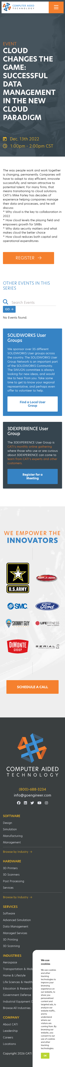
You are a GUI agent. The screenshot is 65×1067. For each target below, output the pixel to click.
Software (11, 816)
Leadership (10, 1031)
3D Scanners (11, 875)
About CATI (10, 1024)
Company (11, 1017)
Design (7, 823)
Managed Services (15, 933)
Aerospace (10, 962)
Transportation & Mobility (20, 969)
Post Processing (13, 881)
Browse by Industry (15, 851)
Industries (12, 956)
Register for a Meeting (33, 476)
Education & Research (17, 989)
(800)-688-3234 (32, 789)
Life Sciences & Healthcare (20, 982)
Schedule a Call (32, 687)
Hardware (12, 861)
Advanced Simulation (17, 920)
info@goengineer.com (32, 795)
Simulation (10, 829)
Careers (8, 1037)
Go (7, 309)
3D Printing (10, 940)
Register (26, 258)
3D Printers (10, 868)
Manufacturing (13, 836)
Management (12, 842)
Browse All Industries (17, 1008)
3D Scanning (11, 946)
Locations (9, 1044)
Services (8, 888)
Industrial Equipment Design (21, 1002)
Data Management (15, 927)
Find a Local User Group (32, 404)
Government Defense (17, 995)
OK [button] (45, 1055)
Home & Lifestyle (14, 975)
